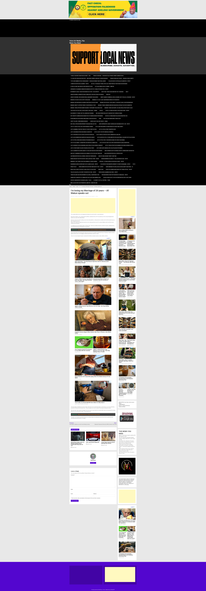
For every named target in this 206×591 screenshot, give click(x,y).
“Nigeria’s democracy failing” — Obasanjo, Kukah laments (122, 78)
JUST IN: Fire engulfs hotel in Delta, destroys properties (82, 134)
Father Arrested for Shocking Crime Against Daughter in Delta (84, 118)
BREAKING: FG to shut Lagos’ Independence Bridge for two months (105, 99)
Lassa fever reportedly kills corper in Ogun (113, 153)
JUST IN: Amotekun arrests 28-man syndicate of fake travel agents (109, 126)
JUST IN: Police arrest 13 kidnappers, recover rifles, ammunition (84, 142)
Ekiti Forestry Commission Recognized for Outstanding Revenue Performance (87, 115)
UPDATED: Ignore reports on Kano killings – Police (81, 180)
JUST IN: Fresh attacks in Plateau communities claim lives (108, 134)
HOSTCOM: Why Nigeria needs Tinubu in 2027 (112, 118)
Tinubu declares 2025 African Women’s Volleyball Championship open (85, 174)
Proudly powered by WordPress (96, 589)
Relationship (90, 196)
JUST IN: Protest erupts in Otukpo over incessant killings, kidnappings (114, 142)
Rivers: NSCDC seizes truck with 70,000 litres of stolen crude (83, 169)
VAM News (73, 196)
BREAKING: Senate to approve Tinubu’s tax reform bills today (83, 105)
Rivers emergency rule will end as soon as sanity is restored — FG (119, 166)
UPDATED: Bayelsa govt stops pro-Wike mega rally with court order (117, 177)
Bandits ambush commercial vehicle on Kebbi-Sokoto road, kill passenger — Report (118, 97)
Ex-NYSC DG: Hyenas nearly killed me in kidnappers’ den (116, 115)
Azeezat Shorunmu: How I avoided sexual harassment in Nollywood (84, 97)
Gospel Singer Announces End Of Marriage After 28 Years (108, 443)
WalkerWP (112, 589)
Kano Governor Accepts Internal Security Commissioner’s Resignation (119, 150)
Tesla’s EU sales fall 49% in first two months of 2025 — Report (83, 172)
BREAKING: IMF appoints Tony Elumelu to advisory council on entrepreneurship (116, 102)
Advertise (108, 94)
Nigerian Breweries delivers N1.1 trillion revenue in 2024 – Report (114, 158)
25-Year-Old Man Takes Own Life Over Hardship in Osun (82, 86)
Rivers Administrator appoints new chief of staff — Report (91, 166)
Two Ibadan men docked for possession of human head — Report (115, 174)
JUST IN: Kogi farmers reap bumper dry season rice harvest (83, 137)
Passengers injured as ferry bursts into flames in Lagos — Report (84, 164)
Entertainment (83, 196)
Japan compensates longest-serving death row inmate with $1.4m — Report (114, 123)
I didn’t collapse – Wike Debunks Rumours (79, 121)
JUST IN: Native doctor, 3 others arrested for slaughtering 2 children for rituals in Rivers (116, 137)
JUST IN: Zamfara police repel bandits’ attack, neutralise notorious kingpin (86, 150)
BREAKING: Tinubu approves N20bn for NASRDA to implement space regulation (86, 107)
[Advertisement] (103, 28)
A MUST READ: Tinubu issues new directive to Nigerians (112, 91)
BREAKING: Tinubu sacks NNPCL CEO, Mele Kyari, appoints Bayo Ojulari (119, 107)
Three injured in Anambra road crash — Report (108, 172)
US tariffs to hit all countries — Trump (102, 180)
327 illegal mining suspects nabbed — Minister (104, 86)
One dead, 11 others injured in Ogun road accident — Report (111, 161)
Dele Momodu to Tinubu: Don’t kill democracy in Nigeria (82, 113)
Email (72, 493)
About (127, 91)
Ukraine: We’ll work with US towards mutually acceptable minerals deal (86, 177)
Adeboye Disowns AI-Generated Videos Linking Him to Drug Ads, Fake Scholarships (87, 94)
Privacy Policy (73, 166)
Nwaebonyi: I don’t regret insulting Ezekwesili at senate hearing (84, 161)
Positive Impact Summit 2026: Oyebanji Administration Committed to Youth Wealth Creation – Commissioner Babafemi (126, 445)
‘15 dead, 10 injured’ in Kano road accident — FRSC (81, 75)
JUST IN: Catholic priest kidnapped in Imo (107, 129)
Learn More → (93, 462)
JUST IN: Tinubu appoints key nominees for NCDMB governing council (119, 145)
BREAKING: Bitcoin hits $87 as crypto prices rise (80, 99)
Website (95, 493)
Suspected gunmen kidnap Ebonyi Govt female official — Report (119, 169)
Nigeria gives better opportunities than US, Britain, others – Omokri (85, 158)
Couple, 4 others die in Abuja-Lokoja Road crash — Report (117, 110)
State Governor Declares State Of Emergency (126, 452)
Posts (134, 164)
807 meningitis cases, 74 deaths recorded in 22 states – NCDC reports (85, 91)
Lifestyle (86, 196)
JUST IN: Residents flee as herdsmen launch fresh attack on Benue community (87, 145)
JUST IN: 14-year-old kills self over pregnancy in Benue (82, 126)
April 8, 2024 (78, 196)
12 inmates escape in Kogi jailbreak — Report (80, 83)
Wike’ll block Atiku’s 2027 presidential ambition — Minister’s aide (84, 182)
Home (100, 118)
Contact (101, 110)
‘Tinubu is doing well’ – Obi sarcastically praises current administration (108, 75)
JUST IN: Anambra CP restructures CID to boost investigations (84, 129)
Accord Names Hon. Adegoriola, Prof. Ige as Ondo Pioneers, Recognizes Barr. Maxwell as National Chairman (126, 442)
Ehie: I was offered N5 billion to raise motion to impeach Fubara (109, 113)
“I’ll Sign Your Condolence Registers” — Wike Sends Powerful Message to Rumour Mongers (89, 78)
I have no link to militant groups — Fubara (99, 121)
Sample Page (100, 169)
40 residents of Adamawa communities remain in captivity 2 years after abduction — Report (89, 89)
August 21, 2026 (104, 445)
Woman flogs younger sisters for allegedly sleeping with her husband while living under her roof (77, 444)
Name (72, 489)
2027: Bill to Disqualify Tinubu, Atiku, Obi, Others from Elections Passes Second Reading (109, 83)
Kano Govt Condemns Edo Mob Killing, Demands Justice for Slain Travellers (86, 153)
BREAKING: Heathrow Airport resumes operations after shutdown (84, 102)
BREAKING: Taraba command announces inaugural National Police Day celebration (115, 105)
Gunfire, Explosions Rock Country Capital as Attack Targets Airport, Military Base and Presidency (126, 449)
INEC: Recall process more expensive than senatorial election (84, 123)
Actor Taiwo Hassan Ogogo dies (92, 442)
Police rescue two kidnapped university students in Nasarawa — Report (115, 164)
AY (94, 196)
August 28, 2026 (73, 447)
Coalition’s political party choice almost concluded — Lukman (84, 110)
